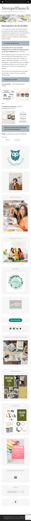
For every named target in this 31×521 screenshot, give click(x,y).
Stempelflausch (15, 8)
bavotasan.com (23, 518)
